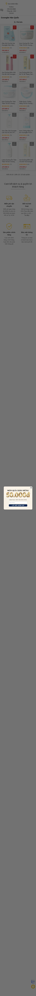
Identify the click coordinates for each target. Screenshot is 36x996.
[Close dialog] (31, 488)
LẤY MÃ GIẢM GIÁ (18, 505)
